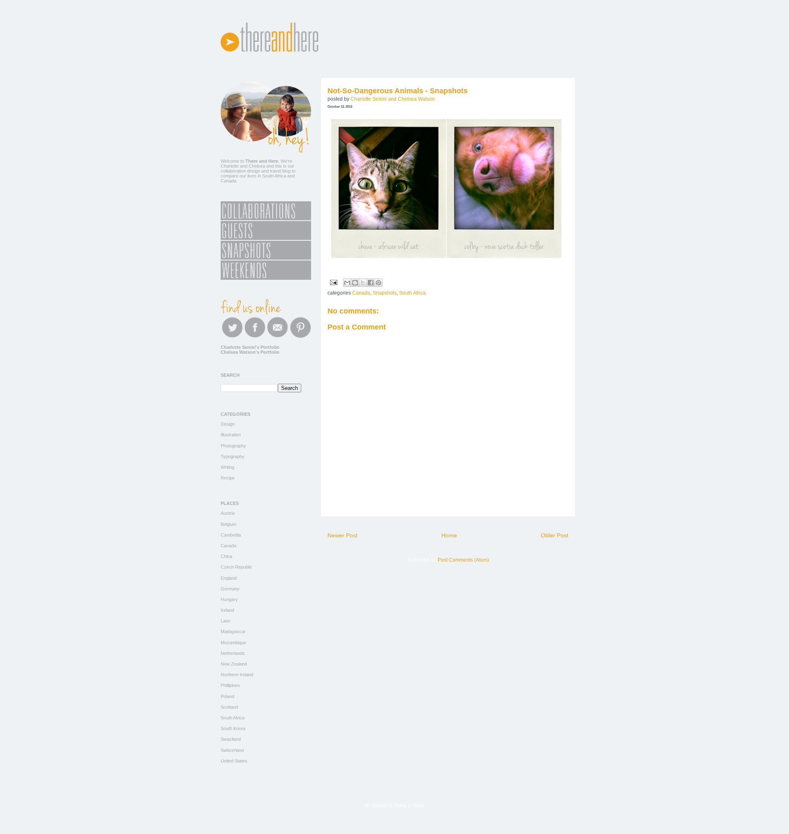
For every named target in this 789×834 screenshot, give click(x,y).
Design (228, 424)
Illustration (231, 434)
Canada (361, 293)
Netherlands (233, 653)
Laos (226, 620)
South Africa (412, 293)
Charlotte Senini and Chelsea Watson (393, 99)
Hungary (229, 599)
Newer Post (343, 535)
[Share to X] (363, 283)
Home (449, 535)
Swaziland (231, 739)
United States (234, 760)
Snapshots (385, 293)
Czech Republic (236, 566)
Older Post (554, 535)
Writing (227, 467)
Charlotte (230, 166)
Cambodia (231, 534)
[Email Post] (333, 282)
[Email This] (347, 283)
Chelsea (257, 166)
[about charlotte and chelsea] (266, 151)
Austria (228, 513)
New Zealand (234, 663)
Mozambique (233, 642)
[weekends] (266, 278)
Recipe (228, 477)
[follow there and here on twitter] (232, 336)
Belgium (228, 524)
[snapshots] (266, 258)
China (226, 556)
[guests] (266, 238)
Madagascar (233, 631)
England (229, 578)
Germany (230, 588)
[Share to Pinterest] (378, 283)
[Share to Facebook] (371, 283)
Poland (227, 696)
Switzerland (232, 750)
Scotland (229, 707)
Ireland (227, 610)
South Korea (233, 728)
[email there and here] (277, 336)
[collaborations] (266, 218)
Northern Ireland (237, 674)
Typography (233, 456)
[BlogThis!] (355, 283)
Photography (233, 445)
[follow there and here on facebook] (255, 336)
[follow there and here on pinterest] (300, 336)
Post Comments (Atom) (463, 560)
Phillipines (230, 685)
